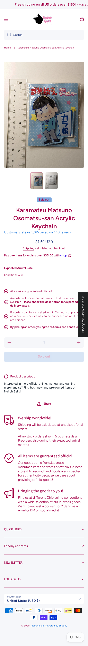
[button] (44, 404)
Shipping (28, 248)
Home (7, 47)
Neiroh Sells (37, 625)
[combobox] (44, 35)
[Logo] (44, 19)
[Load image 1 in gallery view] (36, 180)
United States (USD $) (23, 601)
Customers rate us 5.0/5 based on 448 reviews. (38, 232)
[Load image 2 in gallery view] (51, 180)
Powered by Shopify (56, 625)
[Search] (7, 35)
